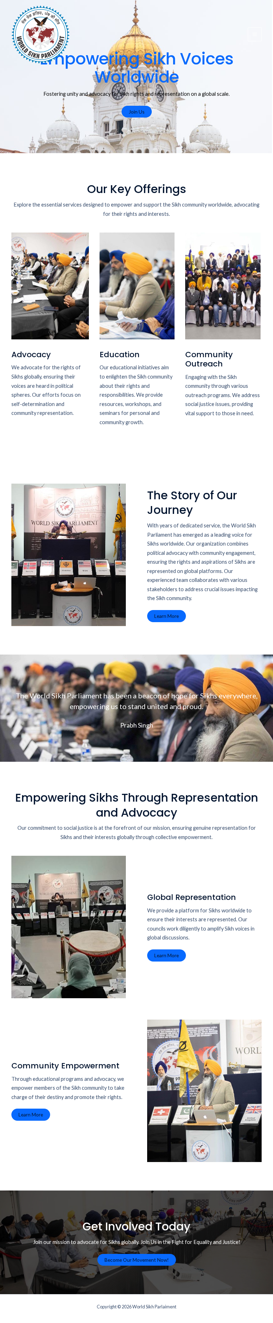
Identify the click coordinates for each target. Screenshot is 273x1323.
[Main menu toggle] (255, 34)
